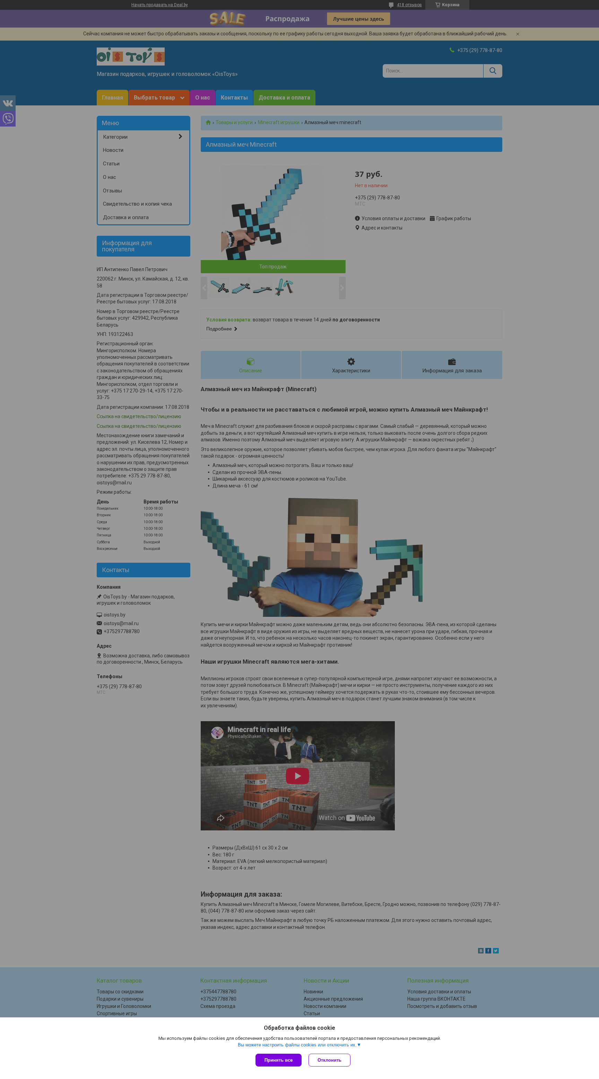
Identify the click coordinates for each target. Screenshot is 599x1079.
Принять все (278, 1060)
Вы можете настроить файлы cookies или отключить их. (297, 1044)
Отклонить (329, 1060)
